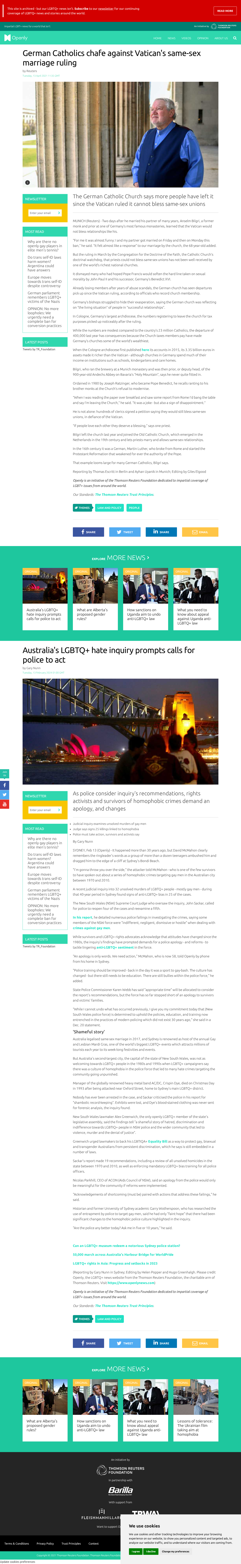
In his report (82, 917)
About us (221, 38)
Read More (225, 10)
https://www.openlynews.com (131, 1283)
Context (94, 1543)
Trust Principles (71, 1543)
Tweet (128, 532)
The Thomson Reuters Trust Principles (124, 494)
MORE (118, 557)
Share (91, 532)
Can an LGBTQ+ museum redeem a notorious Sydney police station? (126, 1246)
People (134, 507)
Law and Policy (109, 507)
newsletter (106, 8)
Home (157, 38)
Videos (186, 38)
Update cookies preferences (17, 1561)
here (145, 350)
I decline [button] (151, 1551)
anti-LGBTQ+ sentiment (115, 947)
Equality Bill (157, 1141)
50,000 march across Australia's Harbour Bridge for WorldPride (123, 1254)
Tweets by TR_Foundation (39, 349)
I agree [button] (136, 1551)
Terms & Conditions (16, 1543)
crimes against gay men (91, 928)
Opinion (202, 38)
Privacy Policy (45, 1543)
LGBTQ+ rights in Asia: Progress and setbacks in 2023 (115, 1263)
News (171, 38)
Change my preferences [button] (175, 1551)
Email (203, 532)
